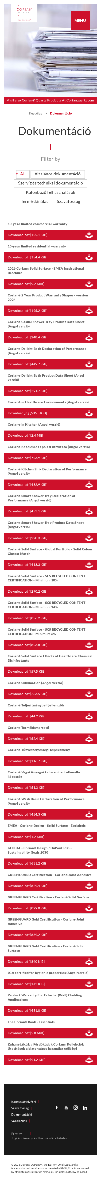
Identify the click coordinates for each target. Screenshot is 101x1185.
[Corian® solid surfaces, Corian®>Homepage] (24, 13)
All (23, 173)
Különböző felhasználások (50, 192)
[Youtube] (66, 1107)
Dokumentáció (21, 1114)
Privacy (16, 1134)
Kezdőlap (36, 113)
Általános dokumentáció (58, 173)
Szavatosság (68, 201)
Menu (80, 20)
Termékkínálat (34, 201)
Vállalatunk (19, 1121)
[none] (82, 37)
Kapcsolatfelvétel (23, 1102)
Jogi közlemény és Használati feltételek (39, 1138)
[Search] (82, 37)
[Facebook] (57, 1107)
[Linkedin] (85, 1107)
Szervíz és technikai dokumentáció (50, 183)
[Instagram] (75, 1107)
